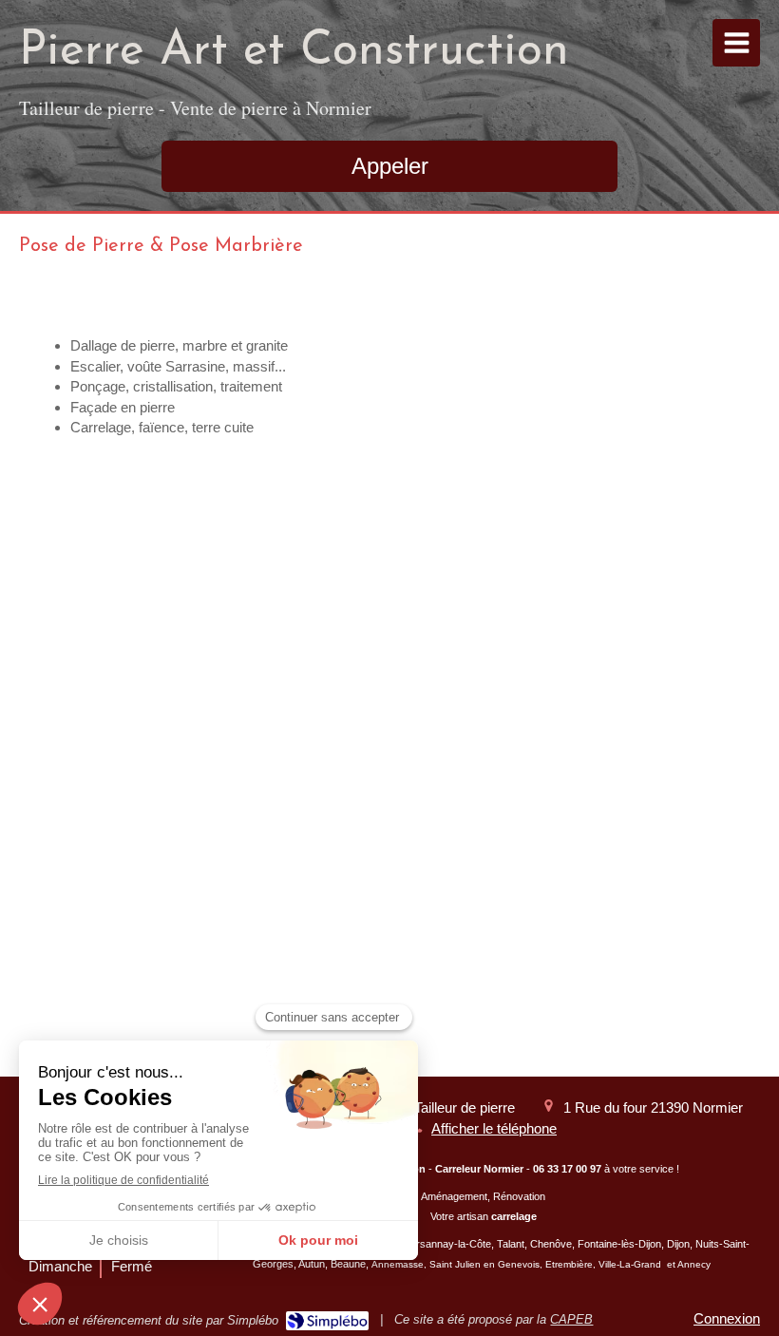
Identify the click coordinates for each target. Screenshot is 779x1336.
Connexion (727, 1318)
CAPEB (571, 1319)
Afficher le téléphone (494, 1128)
